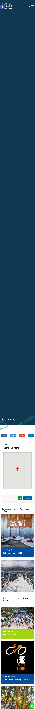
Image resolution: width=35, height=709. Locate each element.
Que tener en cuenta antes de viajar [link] (15, 599)
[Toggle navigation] (32, 6)
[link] (2, 7)
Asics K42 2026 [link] (9, 634)
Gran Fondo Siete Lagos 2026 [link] (15, 680)
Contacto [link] (27, 498)
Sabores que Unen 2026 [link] (13, 553)
